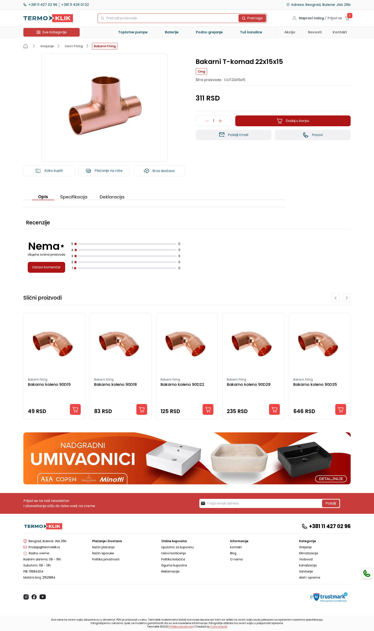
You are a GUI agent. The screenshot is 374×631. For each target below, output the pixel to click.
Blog (233, 553)
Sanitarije (306, 571)
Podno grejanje (209, 32)
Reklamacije (170, 571)
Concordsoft (218, 626)
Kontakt (340, 32)
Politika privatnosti (105, 559)
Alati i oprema (309, 577)
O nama (236, 559)
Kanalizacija (308, 565)
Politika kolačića (173, 559)
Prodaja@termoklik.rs (44, 547)
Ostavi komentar (46, 267)
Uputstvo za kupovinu (177, 547)
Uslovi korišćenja (173, 553)
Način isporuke (103, 553)
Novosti (315, 32)
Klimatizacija (308, 553)
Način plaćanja (103, 547)
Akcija (289, 32)
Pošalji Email (238, 134)
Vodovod (306, 559)
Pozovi (317, 134)
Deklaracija (112, 197)
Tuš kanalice (251, 32)
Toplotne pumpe (133, 32)
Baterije (172, 32)
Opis (43, 197)
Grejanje (305, 547)
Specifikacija (73, 197)
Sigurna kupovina (174, 565)
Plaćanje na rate (109, 170)
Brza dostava (163, 170)
